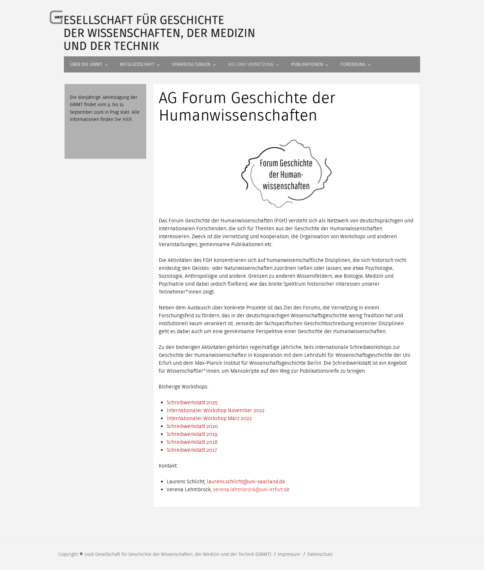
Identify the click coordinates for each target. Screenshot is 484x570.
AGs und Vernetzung (251, 64)
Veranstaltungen (191, 64)
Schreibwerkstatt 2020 (192, 426)
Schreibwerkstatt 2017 (192, 450)
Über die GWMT (86, 64)
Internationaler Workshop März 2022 (209, 418)
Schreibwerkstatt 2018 (192, 442)
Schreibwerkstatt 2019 (192, 434)
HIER (127, 119)
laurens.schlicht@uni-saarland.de (246, 481)
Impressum (290, 554)
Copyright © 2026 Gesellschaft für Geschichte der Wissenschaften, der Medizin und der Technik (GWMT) (165, 554)
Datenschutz (320, 554)
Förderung (352, 64)
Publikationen (307, 64)
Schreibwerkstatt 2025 (192, 402)
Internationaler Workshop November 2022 (216, 410)
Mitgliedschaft (137, 64)
